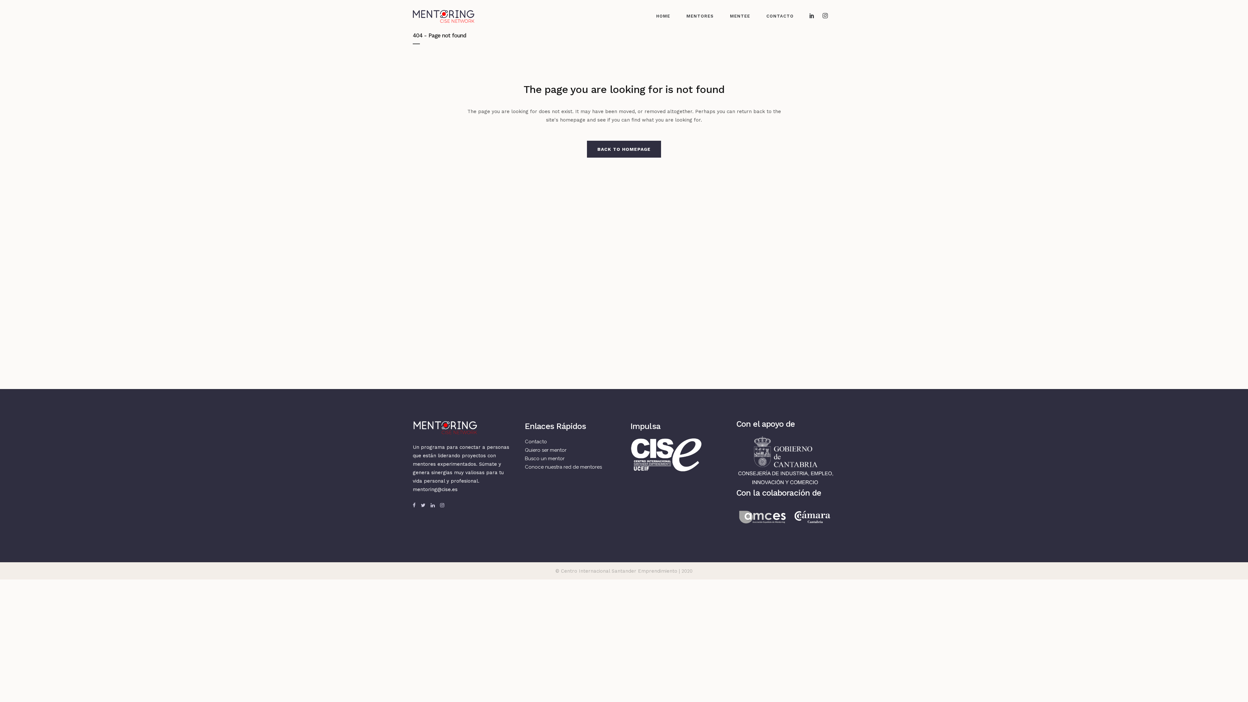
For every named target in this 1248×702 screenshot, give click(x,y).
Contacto (536, 442)
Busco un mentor (545, 459)
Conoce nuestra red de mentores (563, 467)
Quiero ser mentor (545, 450)
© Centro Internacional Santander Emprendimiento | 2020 (624, 571)
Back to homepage (624, 149)
